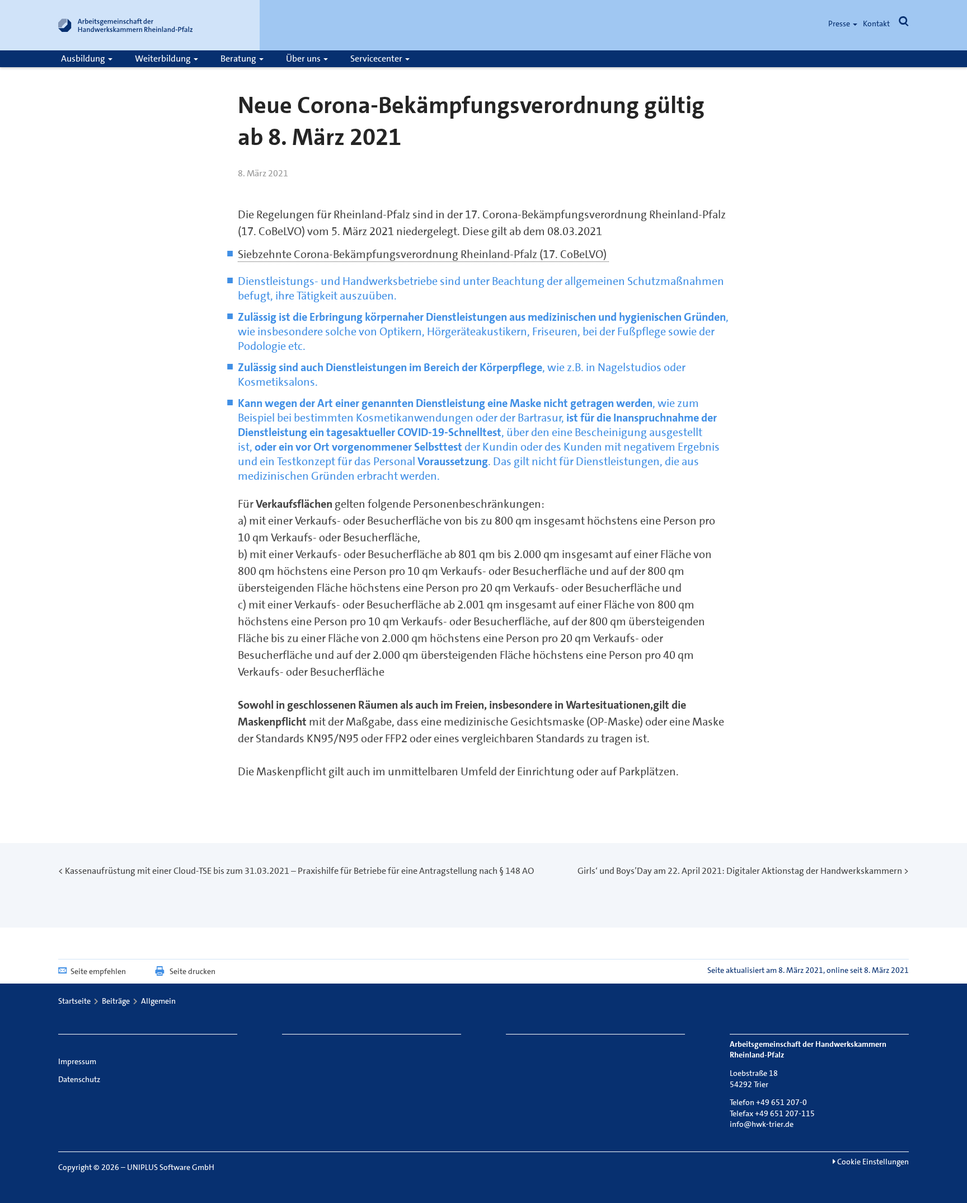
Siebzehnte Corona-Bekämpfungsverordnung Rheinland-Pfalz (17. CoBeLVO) (423, 254)
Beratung (239, 58)
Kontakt (876, 23)
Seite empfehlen (98, 971)
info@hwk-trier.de (762, 1124)
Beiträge (116, 1001)
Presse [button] (840, 23)
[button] (904, 23)
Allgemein (158, 1001)
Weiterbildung (164, 58)
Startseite (74, 1001)
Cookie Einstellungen (872, 1162)
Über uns (304, 58)
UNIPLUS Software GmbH (170, 1167)
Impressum (77, 1061)
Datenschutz (79, 1079)
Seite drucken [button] (192, 971)
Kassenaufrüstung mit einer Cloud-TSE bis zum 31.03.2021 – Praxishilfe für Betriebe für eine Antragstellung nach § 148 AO (299, 871)
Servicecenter (377, 58)
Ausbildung (84, 58)
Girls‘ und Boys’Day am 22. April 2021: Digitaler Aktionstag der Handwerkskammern (740, 871)
